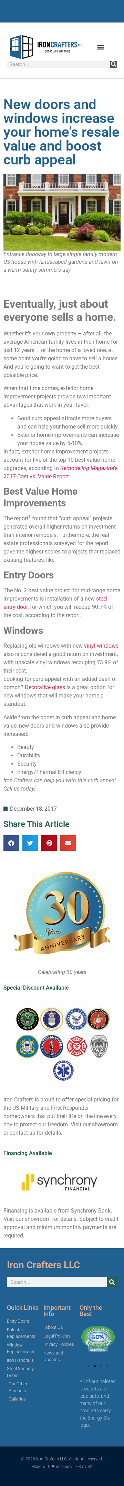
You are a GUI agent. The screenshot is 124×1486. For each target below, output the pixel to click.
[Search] (113, 64)
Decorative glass (45, 687)
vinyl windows (101, 645)
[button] (100, 47)
